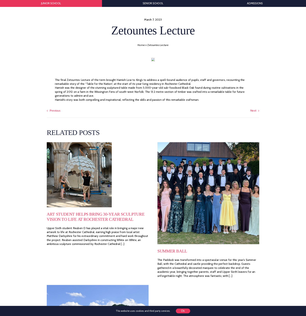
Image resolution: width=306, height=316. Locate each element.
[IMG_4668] (208, 143)
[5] (79, 143)
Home (141, 45)
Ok (183, 311)
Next (253, 110)
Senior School (153, 3)
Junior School (51, 3)
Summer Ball (172, 251)
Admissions (255, 3)
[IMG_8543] (98, 286)
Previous (55, 110)
